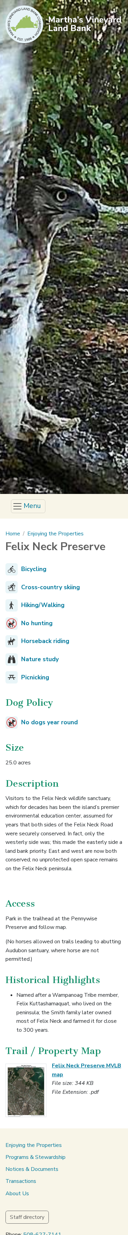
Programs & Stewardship (35, 1157)
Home (12, 533)
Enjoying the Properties (55, 533)
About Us (17, 1193)
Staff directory (27, 1217)
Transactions (20, 1181)
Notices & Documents (31, 1169)
